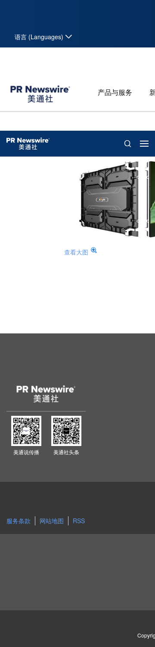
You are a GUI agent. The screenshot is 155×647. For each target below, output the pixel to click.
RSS (79, 520)
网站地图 (52, 520)
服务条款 (18, 520)
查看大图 (76, 252)
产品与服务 (115, 92)
